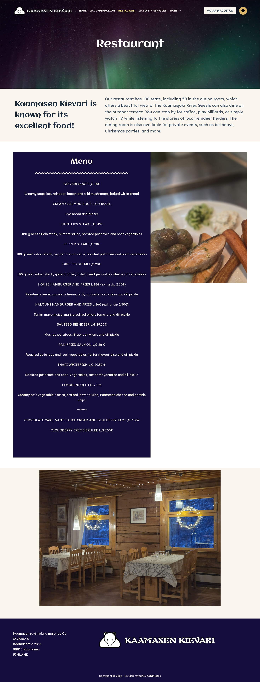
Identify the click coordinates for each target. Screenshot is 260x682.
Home (83, 10)
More (174, 10)
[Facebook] (243, 11)
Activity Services (152, 10)
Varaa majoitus (220, 10)
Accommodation (102, 10)
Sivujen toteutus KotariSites (143, 676)
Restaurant (127, 10)
